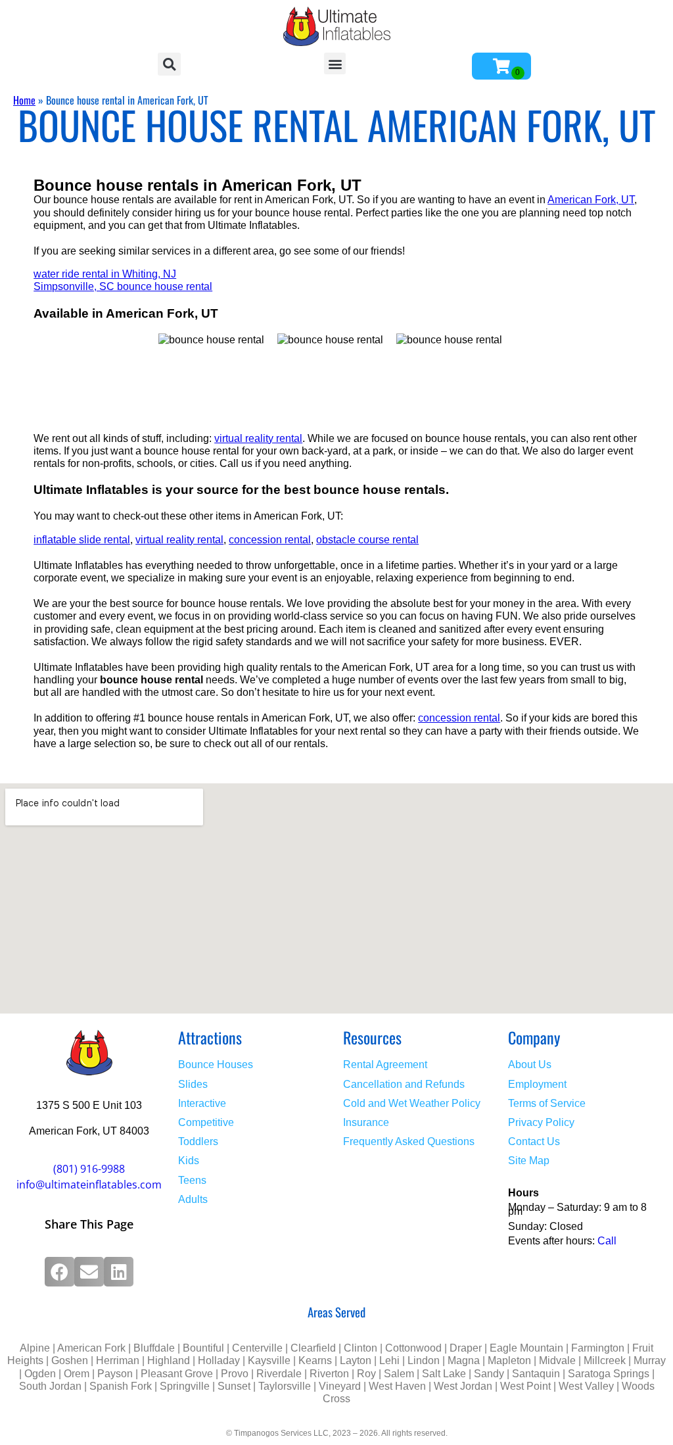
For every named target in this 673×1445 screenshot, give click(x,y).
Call (606, 1240)
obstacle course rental (367, 539)
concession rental (270, 539)
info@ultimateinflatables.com (89, 1184)
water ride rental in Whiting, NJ (105, 274)
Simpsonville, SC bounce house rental (123, 286)
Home (24, 100)
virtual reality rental (258, 438)
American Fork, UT (590, 199)
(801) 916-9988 (89, 1169)
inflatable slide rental (82, 539)
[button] (169, 64)
